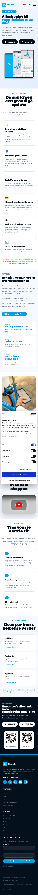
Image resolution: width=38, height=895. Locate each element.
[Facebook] (5, 782)
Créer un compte (8, 805)
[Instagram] (10, 782)
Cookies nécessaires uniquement (19, 480)
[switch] (33, 450)
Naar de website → (11, 647)
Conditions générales (8, 884)
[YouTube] (20, 782)
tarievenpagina (7, 261)
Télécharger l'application (10, 802)
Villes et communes (9, 828)
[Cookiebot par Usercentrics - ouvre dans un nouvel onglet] (28, 413)
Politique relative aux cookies (24, 884)
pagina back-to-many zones (18, 263)
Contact (5, 822)
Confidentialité (7, 889)
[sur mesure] (26, 782)
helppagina (29, 692)
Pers (4, 831)
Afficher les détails (26, 469)
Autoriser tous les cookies (19, 475)
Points (5, 793)
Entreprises (6, 825)
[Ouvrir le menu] (34, 4)
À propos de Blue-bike (9, 816)
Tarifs (4, 796)
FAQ (4, 799)
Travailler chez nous (9, 819)
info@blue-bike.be (13, 692)
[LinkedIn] (15, 782)
